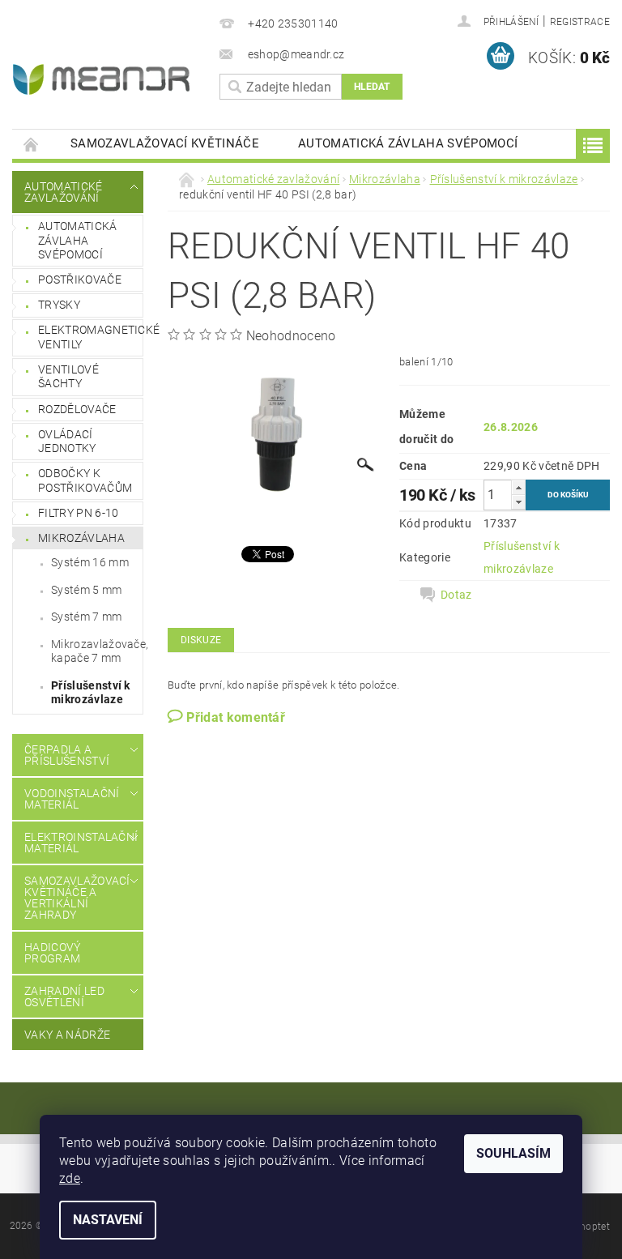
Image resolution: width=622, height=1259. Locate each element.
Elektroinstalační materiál (74, 842)
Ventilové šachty (68, 377)
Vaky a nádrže (67, 1034)
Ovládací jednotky (67, 441)
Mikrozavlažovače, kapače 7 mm (97, 651)
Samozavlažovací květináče (164, 143)
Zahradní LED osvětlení (64, 996)
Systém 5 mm (86, 589)
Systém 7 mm (86, 616)
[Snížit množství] (518, 502)
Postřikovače (79, 279)
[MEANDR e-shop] (104, 79)
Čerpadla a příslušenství (66, 755)
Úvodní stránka (31, 144)
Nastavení (108, 1219)
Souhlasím (513, 1153)
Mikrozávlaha (81, 537)
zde (69, 1178)
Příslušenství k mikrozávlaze (90, 692)
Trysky (59, 304)
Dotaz (456, 594)
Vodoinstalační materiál (71, 799)
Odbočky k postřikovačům (85, 480)
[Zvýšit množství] (518, 487)
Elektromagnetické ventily (90, 337)
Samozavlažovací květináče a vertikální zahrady (74, 897)
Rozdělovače (77, 409)
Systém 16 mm (90, 562)
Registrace (580, 22)
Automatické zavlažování (63, 192)
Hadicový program (52, 953)
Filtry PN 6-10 (78, 512)
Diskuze (201, 640)
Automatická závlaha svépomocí (408, 143)
